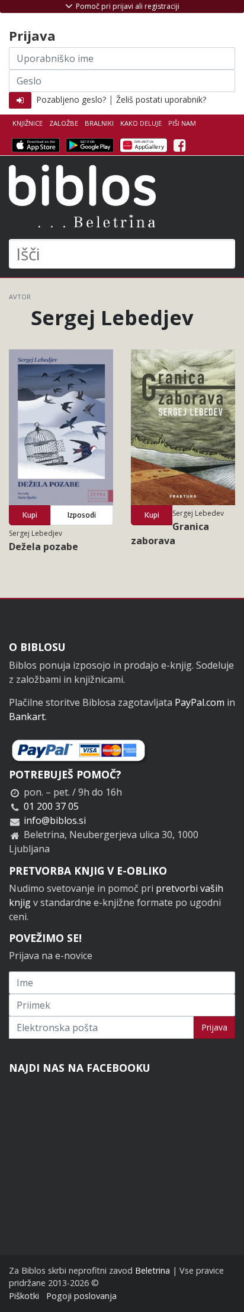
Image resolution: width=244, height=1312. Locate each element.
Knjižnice (27, 123)
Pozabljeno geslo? (71, 99)
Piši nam (182, 123)
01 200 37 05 (51, 806)
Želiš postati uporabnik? (161, 99)
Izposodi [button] (82, 515)
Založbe (63, 123)
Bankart (27, 716)
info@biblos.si (55, 820)
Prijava (214, 1027)
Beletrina (152, 1270)
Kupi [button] (30, 515)
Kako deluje (141, 123)
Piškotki (24, 1295)
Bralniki (99, 123)
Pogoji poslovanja (81, 1295)
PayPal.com (199, 702)
